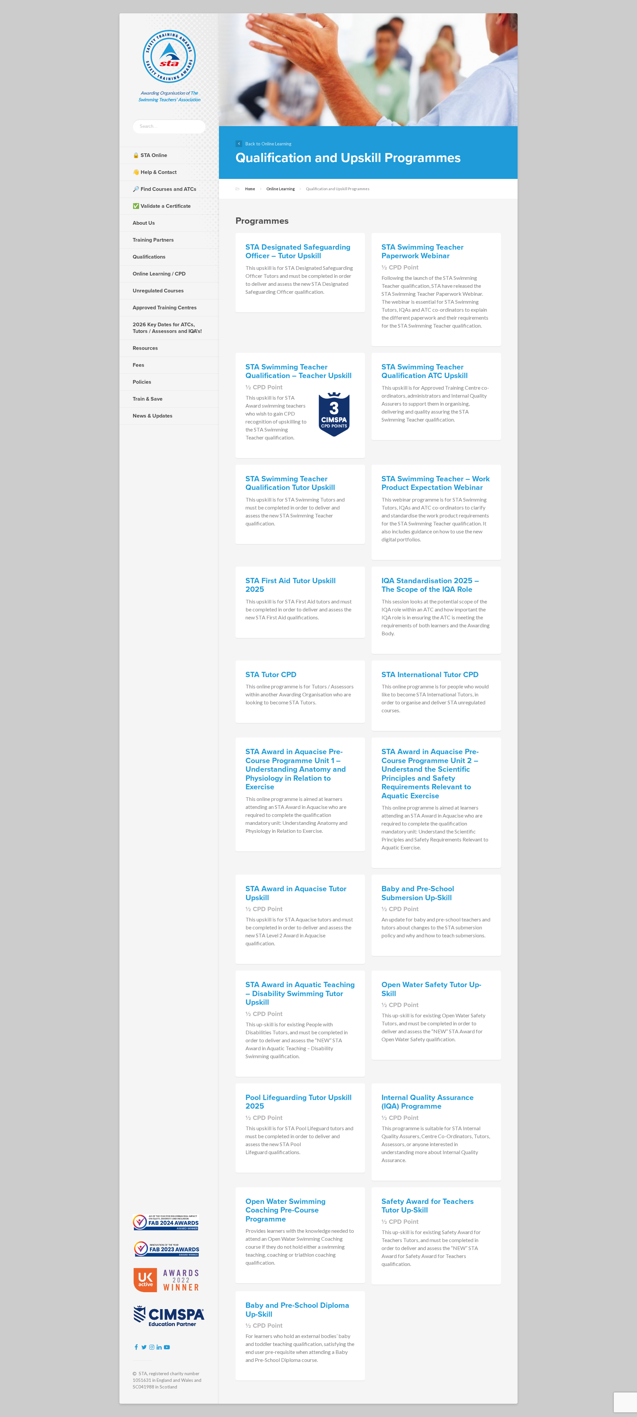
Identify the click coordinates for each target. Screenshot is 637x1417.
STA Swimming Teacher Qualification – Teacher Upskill (299, 371)
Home (250, 189)
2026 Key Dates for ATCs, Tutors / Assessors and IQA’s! (167, 328)
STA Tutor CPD (271, 674)
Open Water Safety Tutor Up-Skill (431, 989)
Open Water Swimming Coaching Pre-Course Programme (285, 1210)
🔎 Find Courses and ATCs (164, 189)
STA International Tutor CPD (430, 674)
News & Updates (153, 416)
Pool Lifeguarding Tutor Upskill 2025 (299, 1102)
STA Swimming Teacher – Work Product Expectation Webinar (436, 483)
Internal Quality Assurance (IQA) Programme (428, 1102)
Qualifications (149, 257)
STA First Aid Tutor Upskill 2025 (291, 585)
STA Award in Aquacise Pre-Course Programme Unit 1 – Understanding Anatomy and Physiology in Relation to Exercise (296, 769)
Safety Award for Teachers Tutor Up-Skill (428, 1206)
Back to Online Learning (268, 143)
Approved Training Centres (165, 307)
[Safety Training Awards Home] (169, 56)
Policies (142, 382)
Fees (138, 365)
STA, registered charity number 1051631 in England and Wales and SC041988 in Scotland (167, 1380)
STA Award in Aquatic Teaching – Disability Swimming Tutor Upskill (300, 993)
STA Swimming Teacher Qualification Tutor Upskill (290, 483)
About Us (144, 223)
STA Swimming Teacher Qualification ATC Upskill (425, 371)
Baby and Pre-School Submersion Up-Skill (418, 893)
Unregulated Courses (158, 290)
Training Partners (153, 240)
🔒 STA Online (150, 155)
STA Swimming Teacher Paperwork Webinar (422, 252)
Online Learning (280, 189)
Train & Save (148, 399)
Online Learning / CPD (159, 274)
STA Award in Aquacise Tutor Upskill (296, 893)
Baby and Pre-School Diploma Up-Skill (297, 1310)
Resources (145, 348)
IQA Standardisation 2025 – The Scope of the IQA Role (430, 585)
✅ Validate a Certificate (162, 206)
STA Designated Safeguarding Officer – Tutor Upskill (298, 252)
